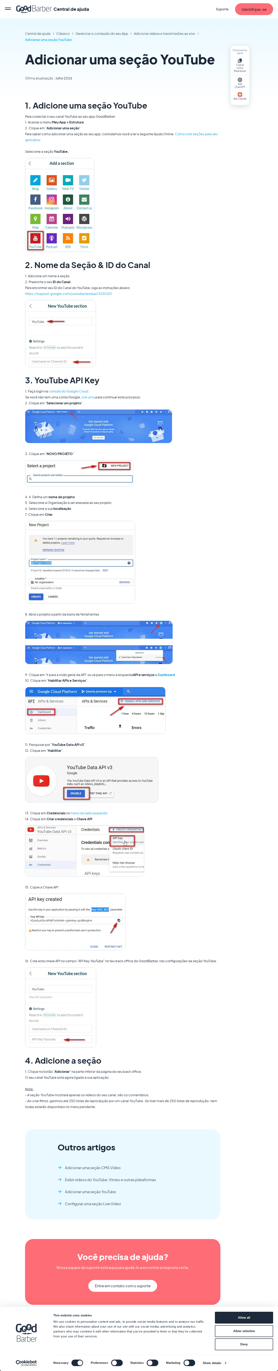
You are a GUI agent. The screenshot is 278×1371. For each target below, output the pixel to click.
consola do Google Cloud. (69, 391)
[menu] (8, 9)
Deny (244, 1344)
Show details (212, 1363)
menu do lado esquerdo (89, 813)
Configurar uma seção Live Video (93, 1203)
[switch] (117, 1363)
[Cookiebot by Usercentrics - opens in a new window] (26, 1363)
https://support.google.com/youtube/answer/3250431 (68, 293)
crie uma (88, 397)
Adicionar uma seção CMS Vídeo (93, 1167)
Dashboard (166, 675)
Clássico (63, 33)
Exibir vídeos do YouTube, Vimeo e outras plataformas (110, 1179)
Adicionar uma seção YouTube (48, 39)
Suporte (222, 9)
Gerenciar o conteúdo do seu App (102, 33)
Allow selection (244, 1331)
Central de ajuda (37, 33)
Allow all (244, 1317)
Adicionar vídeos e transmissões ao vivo (164, 33)
